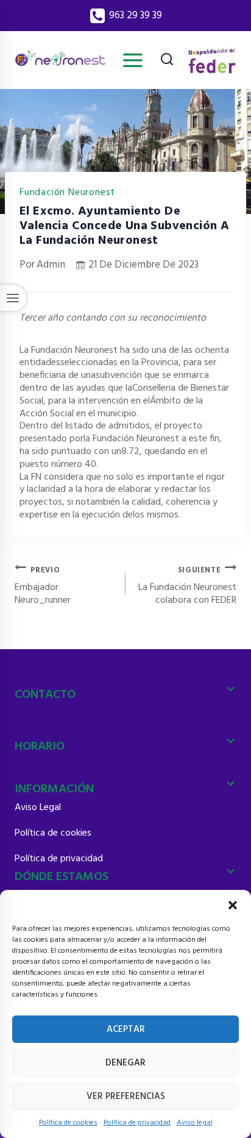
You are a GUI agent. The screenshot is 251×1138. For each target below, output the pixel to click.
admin (51, 265)
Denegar (125, 1063)
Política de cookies (68, 1123)
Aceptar (126, 1029)
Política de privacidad (137, 1123)
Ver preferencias (126, 1096)
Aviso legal (195, 1123)
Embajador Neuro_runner (43, 585)
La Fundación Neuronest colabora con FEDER (187, 585)
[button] (233, 905)
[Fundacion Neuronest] (60, 60)
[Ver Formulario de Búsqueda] (167, 60)
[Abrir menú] (132, 60)
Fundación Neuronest (67, 193)
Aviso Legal (38, 808)
